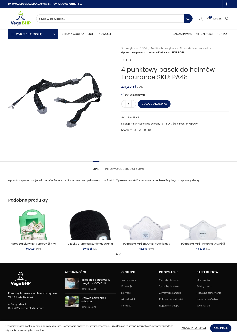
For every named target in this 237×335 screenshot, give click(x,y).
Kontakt (126, 305)
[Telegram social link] (149, 129)
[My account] (201, 18)
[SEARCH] (188, 18)
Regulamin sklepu (169, 305)
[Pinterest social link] (140, 129)
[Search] (227, 18)
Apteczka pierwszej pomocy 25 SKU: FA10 (33, 245)
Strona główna (129, 48)
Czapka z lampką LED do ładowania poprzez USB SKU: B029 (90, 245)
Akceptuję (221, 327)
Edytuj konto (204, 286)
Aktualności (128, 299)
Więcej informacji (193, 327)
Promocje (126, 286)
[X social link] (135, 129)
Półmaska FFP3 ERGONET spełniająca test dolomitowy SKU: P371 (146, 245)
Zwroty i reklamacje (170, 292)
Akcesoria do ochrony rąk (194, 48)
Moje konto (203, 279)
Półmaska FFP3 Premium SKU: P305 (203, 244)
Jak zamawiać (128, 279)
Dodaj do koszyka (154, 103)
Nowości (126, 292)
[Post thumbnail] (72, 284)
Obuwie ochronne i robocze (93, 300)
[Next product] (130, 60)
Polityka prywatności (171, 299)
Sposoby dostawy (169, 286)
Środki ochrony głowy (163, 48)
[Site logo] (20, 18)
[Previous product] (123, 60)
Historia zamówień (207, 299)
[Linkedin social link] (145, 129)
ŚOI (144, 48)
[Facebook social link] (227, 4)
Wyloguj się (203, 305)
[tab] (96, 167)
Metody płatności (169, 279)
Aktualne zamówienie (209, 292)
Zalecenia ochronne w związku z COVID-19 (95, 281)
